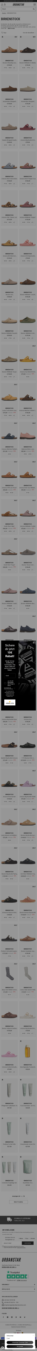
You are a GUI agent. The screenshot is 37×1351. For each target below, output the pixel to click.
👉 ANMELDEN (10, 702)
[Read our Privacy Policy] (14, 688)
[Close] (33, 643)
